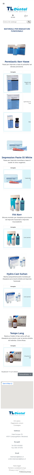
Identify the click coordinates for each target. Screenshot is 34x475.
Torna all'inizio (25, 374)
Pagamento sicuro (17, 423)
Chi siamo (17, 421)
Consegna (17, 425)
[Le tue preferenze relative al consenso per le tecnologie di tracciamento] (25, 472)
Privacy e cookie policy (17, 470)
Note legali (17, 466)
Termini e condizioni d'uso (17, 468)
